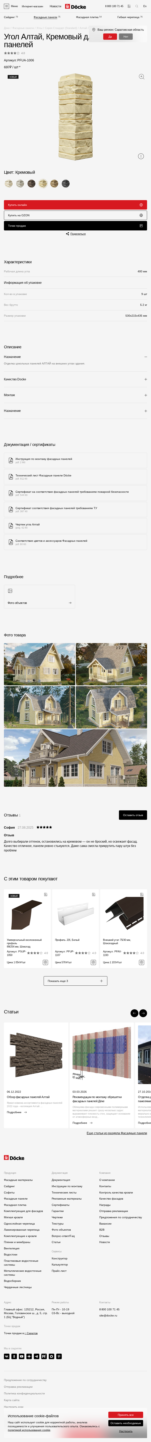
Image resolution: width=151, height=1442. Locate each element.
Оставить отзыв (133, 815)
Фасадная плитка (87, 17)
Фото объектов (61, 1229)
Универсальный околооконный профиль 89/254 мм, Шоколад (24, 943)
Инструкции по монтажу (67, 1186)
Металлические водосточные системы (22, 1272)
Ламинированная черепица (22, 1229)
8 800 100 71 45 (109, 1309)
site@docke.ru (108, 1315)
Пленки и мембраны (17, 1242)
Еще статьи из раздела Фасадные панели (117, 1133)
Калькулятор (60, 1264)
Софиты (9, 1192)
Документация (61, 1179)
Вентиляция (11, 1248)
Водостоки (10, 1254)
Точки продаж (17, 225)
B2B (101, 1229)
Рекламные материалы (67, 1198)
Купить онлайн (17, 204)
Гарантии (58, 1211)
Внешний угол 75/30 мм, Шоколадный (117, 941)
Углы (39, 28)
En (144, 6)
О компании (107, 1179)
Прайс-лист (59, 1270)
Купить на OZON (18, 215)
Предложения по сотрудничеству (120, 1217)
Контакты (105, 1186)
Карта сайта (11, 1400)
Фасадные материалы (18, 1179)
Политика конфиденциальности (24, 1393)
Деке (7, 28)
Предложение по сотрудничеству (25, 1380)
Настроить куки (13, 1406)
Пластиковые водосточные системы (21, 1262)
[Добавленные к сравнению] (129, 6)
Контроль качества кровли (116, 1192)
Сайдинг (9, 17)
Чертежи (57, 1217)
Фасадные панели (45, 17)
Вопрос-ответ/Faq (63, 1236)
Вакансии (105, 1223)
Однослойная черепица (19, 1223)
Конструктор (59, 1258)
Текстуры (58, 1223)
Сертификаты (60, 1204)
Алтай (83, 28)
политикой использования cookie (29, 1430)
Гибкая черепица (128, 17)
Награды (104, 1204)
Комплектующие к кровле (20, 1236)
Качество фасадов (111, 1198)
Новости (104, 1242)
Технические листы (64, 1192)
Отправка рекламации (113, 1211)
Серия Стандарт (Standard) (61, 28)
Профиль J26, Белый (67, 939)
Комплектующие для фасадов (23, 1211)
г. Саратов (31, 1333)
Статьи (56, 1242)
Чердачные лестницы (18, 1287)
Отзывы (104, 1236)
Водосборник (12, 1280)
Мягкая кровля (13, 1217)
